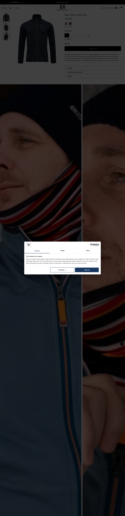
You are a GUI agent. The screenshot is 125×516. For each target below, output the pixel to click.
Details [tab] (62, 250)
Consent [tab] (37, 250)
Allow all (86, 270)
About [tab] (88, 250)
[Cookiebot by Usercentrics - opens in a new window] (91, 245)
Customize (61, 270)
